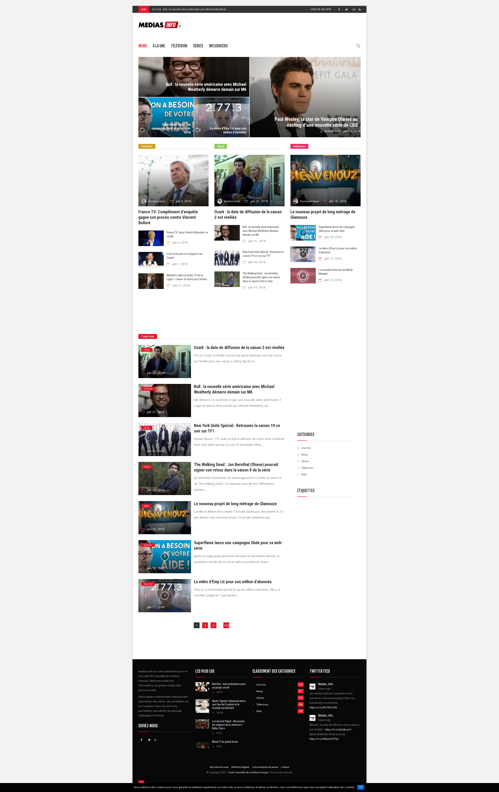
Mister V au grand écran (225, 741)
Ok (360, 787)
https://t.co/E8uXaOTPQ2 (324, 739)
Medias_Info (325, 684)
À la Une (159, 45)
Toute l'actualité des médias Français (248, 772)
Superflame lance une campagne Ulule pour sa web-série (171, 128)
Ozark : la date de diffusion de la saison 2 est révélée (239, 347)
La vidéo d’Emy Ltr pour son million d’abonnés (228, 130)
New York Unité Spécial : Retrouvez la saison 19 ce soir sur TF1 (195, 9)
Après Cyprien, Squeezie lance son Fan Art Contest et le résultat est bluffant (229, 704)
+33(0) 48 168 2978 (320, 9)
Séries (155, 9)
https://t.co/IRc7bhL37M (323, 707)
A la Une (148, 388)
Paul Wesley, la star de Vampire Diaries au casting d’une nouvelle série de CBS (316, 122)
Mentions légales (240, 766)
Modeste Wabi (332, 131)
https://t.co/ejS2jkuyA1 (338, 729)
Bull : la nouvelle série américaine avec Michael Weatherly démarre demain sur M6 (206, 87)
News (143, 45)
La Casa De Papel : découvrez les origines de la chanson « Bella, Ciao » (228, 725)
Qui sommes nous (219, 766)
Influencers (218, 45)
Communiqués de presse (265, 766)
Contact (285, 766)
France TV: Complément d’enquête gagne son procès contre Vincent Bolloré (168, 217)
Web (146, 506)
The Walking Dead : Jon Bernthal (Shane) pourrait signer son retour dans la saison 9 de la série (261, 277)
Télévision (179, 45)
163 (226, 625)
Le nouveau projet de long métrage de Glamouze (235, 503)
